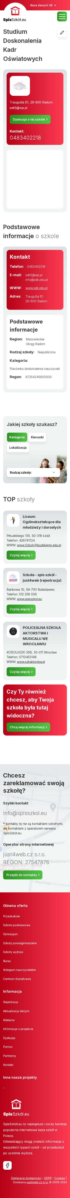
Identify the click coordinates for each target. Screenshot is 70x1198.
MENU (62, 16)
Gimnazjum (10, 934)
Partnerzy (9, 1056)
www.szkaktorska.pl (31, 662)
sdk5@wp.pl (18, 108)
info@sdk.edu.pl (36, 280)
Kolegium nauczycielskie (19, 970)
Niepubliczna (46, 352)
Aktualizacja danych (16, 1011)
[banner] (15, 13)
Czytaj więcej (20, 555)
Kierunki (37, 437)
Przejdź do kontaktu (21, 875)
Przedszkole (11, 916)
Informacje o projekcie (18, 1029)
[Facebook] (7, 1165)
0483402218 (25, 137)
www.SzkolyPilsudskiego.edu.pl (39, 545)
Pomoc (8, 1047)
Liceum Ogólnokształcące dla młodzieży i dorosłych (42, 521)
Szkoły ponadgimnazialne (20, 943)
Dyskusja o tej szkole (29, 119)
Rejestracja (10, 1002)
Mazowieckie (35, 339)
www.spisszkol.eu (29, 599)
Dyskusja (9, 1038)
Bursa (7, 961)
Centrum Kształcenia (17, 979)
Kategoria (17, 437)
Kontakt (8, 1065)
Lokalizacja (18, 448)
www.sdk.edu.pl (36, 288)
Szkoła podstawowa (16, 925)
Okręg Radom (35, 344)
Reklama (9, 1020)
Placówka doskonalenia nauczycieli (35, 369)
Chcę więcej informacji (27, 727)
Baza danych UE (41, 5)
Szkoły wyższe (13, 952)
